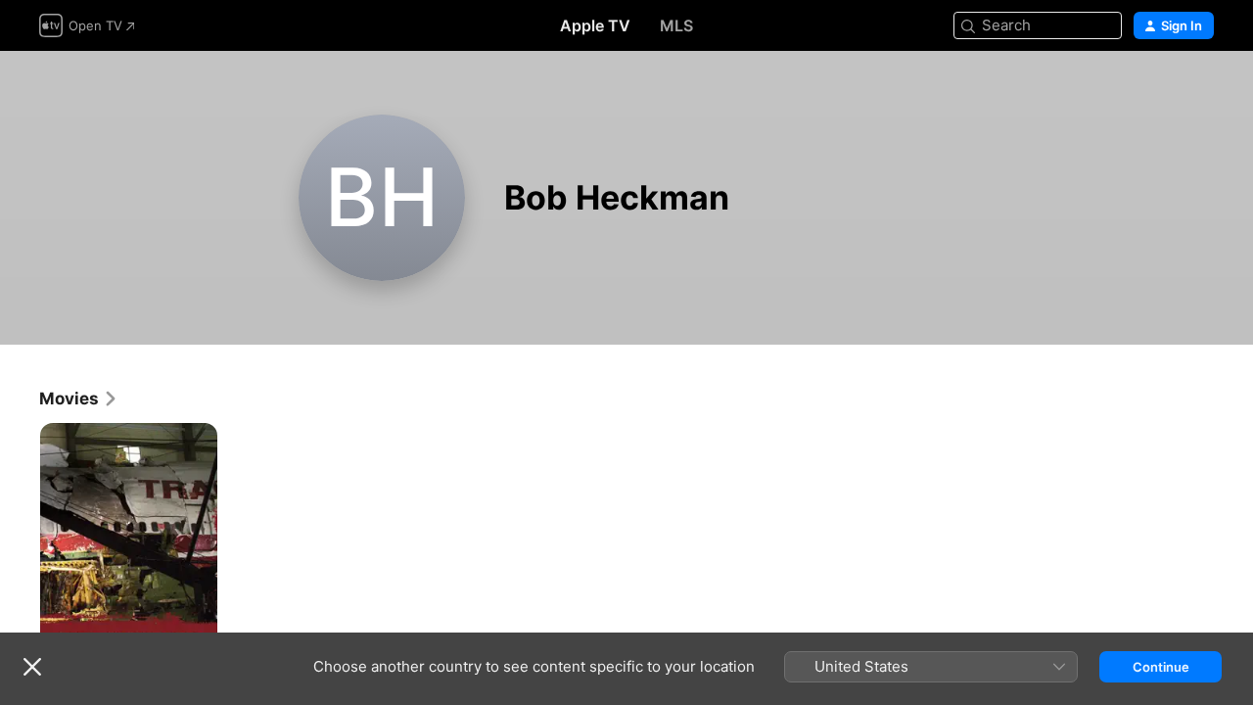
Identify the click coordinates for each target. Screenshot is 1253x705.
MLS (676, 25)
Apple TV (595, 25)
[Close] (32, 667)
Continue (1161, 667)
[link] (78, 398)
